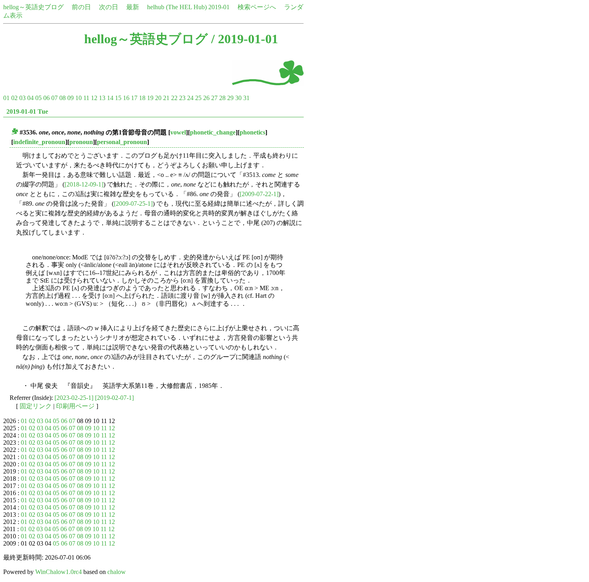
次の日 (108, 7)
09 (70, 97)
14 (110, 97)
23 (182, 97)
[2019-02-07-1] (114, 397)
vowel (178, 132)
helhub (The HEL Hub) (177, 7)
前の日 (81, 7)
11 (86, 97)
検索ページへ (257, 7)
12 (94, 97)
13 (102, 97)
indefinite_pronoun (39, 141)
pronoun (81, 141)
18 (142, 97)
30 (238, 97)
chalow (116, 571)
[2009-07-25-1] (133, 203)
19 (150, 97)
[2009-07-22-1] (259, 194)
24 (190, 97)
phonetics (252, 132)
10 (78, 97)
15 (118, 97)
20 (158, 97)
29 (230, 97)
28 (222, 97)
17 (134, 97)
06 (46, 97)
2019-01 (219, 7)
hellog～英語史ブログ (33, 7)
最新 (132, 7)
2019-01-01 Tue (27, 111)
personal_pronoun (122, 141)
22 (174, 97)
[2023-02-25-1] (73, 397)
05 (38, 97)
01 (6, 97)
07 (54, 97)
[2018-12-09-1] (84, 184)
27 (214, 97)
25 (198, 97)
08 (62, 97)
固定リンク (36, 406)
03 (22, 97)
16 (126, 97)
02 (14, 97)
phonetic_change (213, 132)
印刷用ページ (75, 406)
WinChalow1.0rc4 (58, 571)
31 (246, 97)
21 (166, 97)
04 (30, 97)
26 (206, 97)
